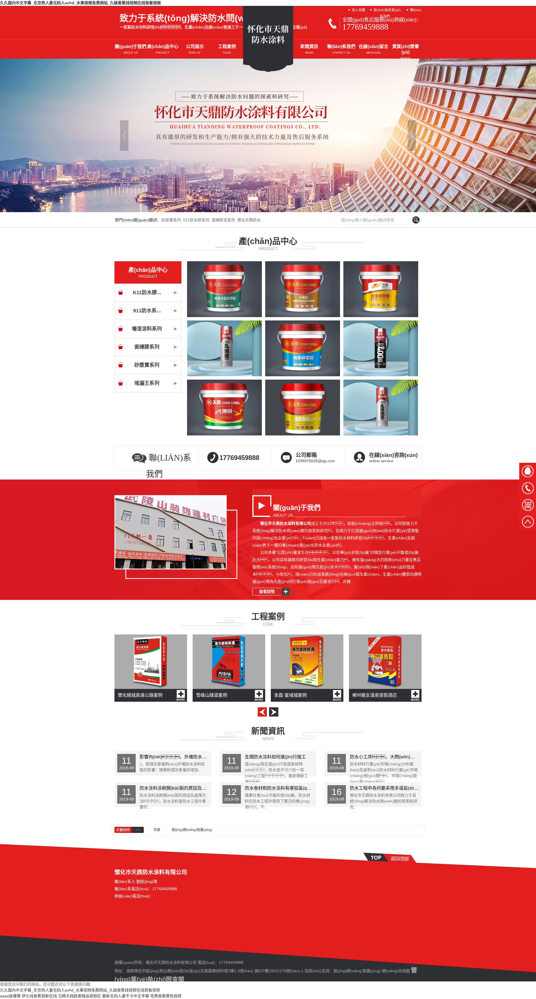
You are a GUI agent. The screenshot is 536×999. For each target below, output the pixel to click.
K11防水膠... (147, 292)
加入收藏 (358, 10)
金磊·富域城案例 (290, 695)
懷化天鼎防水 (249, 220)
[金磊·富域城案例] (307, 661)
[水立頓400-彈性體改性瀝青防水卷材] (380, 348)
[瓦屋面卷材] (224, 348)
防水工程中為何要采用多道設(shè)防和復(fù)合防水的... (386, 788)
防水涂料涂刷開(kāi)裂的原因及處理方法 (175, 788)
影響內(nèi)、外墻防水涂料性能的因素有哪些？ (175, 756)
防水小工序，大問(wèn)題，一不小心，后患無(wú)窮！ (386, 756)
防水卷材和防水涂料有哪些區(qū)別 (280, 788)
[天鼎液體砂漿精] (302, 348)
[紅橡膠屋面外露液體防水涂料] (302, 289)
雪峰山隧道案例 (211, 695)
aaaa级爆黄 (10, 996)
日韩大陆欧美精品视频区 (79, 996)
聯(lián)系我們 (341, 49)
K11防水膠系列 (196, 220)
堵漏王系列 (146, 383)
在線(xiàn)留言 (373, 49)
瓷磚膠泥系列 (223, 220)
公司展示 (195, 49)
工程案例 (227, 49)
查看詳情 (267, 591)
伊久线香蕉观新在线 (39, 996)
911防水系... (147, 310)
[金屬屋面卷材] (380, 407)
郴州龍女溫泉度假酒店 (374, 695)
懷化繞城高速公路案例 (140, 695)
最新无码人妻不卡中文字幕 (125, 996)
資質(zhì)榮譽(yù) (405, 52)
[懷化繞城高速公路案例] (150, 661)
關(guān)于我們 (130, 49)
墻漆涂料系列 (147, 329)
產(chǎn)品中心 (162, 49)
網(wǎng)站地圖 (396, 971)
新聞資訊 (309, 49)
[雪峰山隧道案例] (229, 661)
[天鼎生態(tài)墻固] (224, 407)
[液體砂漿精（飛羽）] (380, 289)
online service (393, 457)
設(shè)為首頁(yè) (387, 10)
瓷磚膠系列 (146, 347)
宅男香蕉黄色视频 (165, 996)
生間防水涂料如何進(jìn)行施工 (275, 756)
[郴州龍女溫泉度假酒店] (385, 661)
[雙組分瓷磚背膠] (224, 289)
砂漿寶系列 (171, 220)
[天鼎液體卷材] (302, 407)
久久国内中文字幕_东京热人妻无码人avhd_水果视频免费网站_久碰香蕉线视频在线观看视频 (80, 3)
